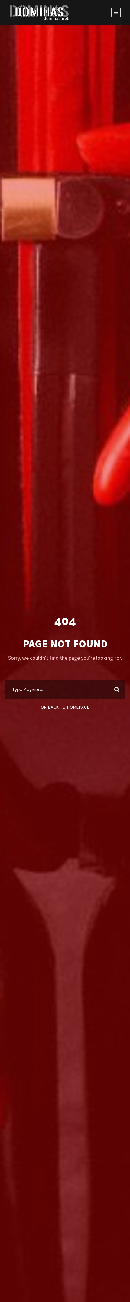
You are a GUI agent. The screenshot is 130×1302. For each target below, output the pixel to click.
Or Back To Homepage (65, 707)
